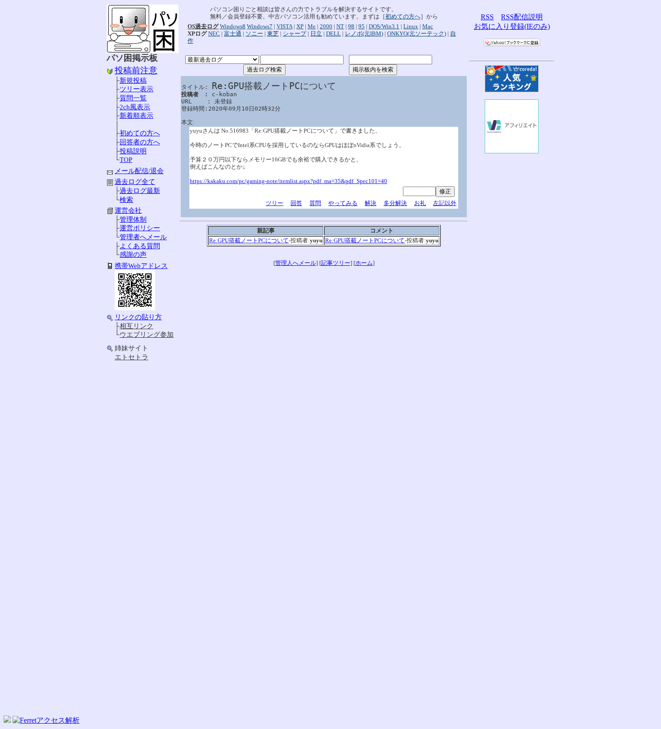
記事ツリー (335, 262)
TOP (126, 159)
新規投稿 (133, 80)
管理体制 (133, 219)
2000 (326, 26)
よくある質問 (140, 246)
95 (361, 26)
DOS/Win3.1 (384, 26)
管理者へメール (143, 237)
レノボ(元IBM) (364, 33)
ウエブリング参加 (147, 334)
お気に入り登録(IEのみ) (512, 26)
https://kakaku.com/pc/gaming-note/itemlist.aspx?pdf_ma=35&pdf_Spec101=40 (288, 181)
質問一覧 (133, 98)
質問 (315, 203)
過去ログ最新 (140, 190)
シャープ (294, 33)
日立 (316, 33)
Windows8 (233, 26)
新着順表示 (136, 115)
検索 (126, 199)
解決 (370, 203)
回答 (296, 203)
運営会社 (128, 210)
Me (312, 26)
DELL (333, 33)
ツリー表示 (136, 89)
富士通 (232, 33)
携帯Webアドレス (141, 265)
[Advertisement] (143, 507)
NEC (214, 33)
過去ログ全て (135, 181)
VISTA (284, 26)
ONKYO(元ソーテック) (416, 33)
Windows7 (259, 26)
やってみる (342, 203)
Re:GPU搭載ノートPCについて (249, 240)
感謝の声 (133, 254)
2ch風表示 (135, 107)
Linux (410, 26)
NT (340, 26)
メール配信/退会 (139, 170)
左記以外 (444, 203)
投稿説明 (133, 151)
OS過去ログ (203, 26)
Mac (427, 26)
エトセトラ (131, 357)
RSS (487, 17)
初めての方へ (140, 133)
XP (300, 26)
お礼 (420, 203)
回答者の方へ (140, 142)
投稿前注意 (136, 70)
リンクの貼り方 (138, 317)
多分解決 (395, 203)
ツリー (274, 203)
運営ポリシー (140, 228)
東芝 (273, 33)
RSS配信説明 (522, 17)
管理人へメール (295, 262)
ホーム (364, 262)
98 (351, 26)
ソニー (254, 33)
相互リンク (136, 326)
